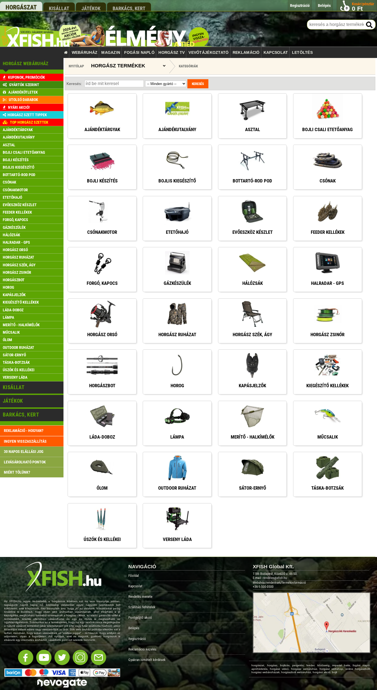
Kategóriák (188, 66)
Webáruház (85, 52)
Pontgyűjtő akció (140, 617)
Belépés (133, 628)
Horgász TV (171, 52)
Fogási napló (139, 52)
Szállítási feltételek (141, 607)
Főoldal (133, 576)
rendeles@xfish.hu (275, 578)
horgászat (21, 7)
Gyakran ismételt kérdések (147, 660)
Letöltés (302, 52)
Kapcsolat (276, 52)
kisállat (59, 8)
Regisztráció (137, 639)
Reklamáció (246, 52)
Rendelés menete (140, 597)
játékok (90, 8)
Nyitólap (76, 66)
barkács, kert (129, 8)
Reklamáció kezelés (142, 649)
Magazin (110, 52)
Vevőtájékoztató (209, 52)
